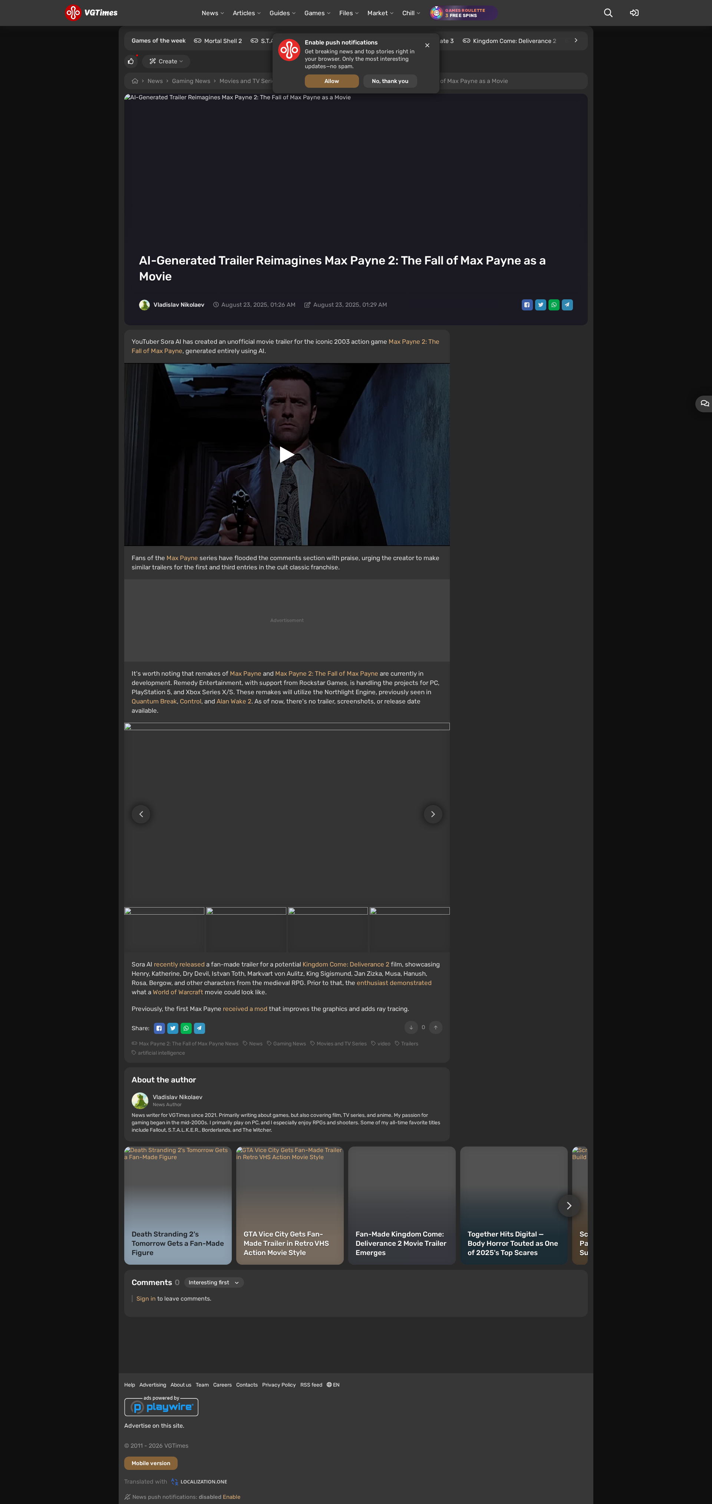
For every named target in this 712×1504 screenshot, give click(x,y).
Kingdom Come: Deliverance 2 (514, 40)
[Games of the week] (575, 40)
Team (202, 1385)
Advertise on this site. (154, 1425)
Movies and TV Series (249, 80)
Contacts (247, 1385)
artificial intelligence (161, 1053)
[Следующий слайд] (437, 814)
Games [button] (314, 13)
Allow (331, 81)
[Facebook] (527, 304)
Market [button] (377, 13)
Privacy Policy (279, 1385)
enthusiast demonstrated (394, 982)
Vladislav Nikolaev (179, 304)
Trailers (409, 1043)
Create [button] (168, 61)
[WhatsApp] (554, 304)
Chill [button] (408, 13)
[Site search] (608, 13)
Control (190, 701)
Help (129, 1385)
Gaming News (191, 80)
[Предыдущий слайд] (137, 814)
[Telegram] (567, 304)
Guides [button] (280, 13)
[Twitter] (540, 304)
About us (181, 1385)
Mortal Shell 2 (223, 40)
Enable (231, 1497)
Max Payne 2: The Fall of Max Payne (326, 673)
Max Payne (182, 558)
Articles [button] (244, 13)
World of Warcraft (178, 992)
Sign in (146, 1298)
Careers (222, 1385)
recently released (179, 964)
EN (336, 1385)
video (384, 1043)
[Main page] (91, 13)
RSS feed (311, 1385)
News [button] (210, 13)
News (155, 80)
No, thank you (390, 81)
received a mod (245, 1008)
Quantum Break (154, 701)
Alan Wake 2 (234, 701)
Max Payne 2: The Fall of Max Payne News (188, 1043)
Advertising (152, 1385)
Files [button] (346, 13)
